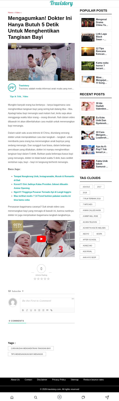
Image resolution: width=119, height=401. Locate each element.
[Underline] (31, 310)
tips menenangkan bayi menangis (27, 354)
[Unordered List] (43, 310)
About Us (15, 379)
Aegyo (86, 234)
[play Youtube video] (41, 239)
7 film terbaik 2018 (92, 199)
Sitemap (75, 379)
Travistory (24, 85)
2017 (99, 187)
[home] (12, 397)
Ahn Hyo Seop (89, 257)
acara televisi (90, 222)
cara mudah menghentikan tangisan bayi (31, 348)
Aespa (99, 234)
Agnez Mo (87, 246)
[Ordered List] (39, 310)
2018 (85, 193)
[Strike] (35, 310)
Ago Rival (87, 251)
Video (17, 12)
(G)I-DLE (86, 187)
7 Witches (87, 204)
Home (10, 12)
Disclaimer (42, 379)
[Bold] (23, 310)
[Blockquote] (47, 310)
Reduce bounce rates (93, 379)
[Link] (51, 310)
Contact (28, 379)
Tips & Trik (16, 96)
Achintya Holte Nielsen (94, 228)
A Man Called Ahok (92, 210)
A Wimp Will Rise (90, 216)
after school (89, 240)
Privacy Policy (59, 379)
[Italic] (27, 310)
